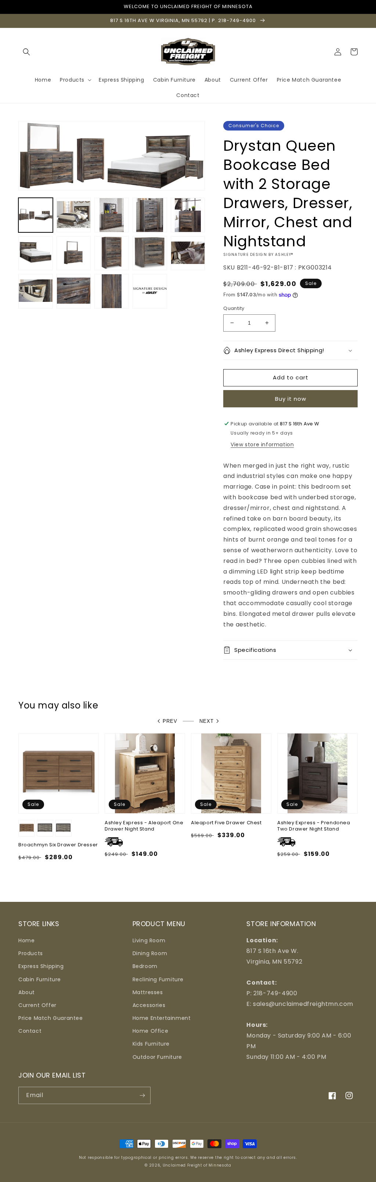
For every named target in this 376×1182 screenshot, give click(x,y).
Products (30, 953)
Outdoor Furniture (157, 1057)
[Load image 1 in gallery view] (35, 215)
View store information (262, 444)
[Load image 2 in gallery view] (74, 215)
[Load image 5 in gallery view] (188, 215)
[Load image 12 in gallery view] (74, 291)
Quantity (233, 308)
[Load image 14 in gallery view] (150, 291)
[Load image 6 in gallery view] (35, 253)
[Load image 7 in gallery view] (74, 253)
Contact (29, 1031)
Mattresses (148, 992)
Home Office (151, 1031)
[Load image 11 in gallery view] (35, 291)
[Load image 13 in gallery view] (111, 291)
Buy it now (290, 399)
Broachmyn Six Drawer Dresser (58, 845)
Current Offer (37, 1005)
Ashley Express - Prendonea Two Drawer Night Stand (313, 826)
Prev (170, 721)
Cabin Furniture (39, 979)
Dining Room (150, 953)
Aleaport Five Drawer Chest (226, 823)
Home (26, 940)
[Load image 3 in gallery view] (111, 215)
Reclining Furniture (158, 979)
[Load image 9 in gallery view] (150, 253)
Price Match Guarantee (50, 1018)
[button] (26, 52)
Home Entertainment (162, 1018)
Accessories (149, 1005)
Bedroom (145, 966)
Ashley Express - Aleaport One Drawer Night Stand (144, 826)
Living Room (149, 940)
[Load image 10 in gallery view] (188, 253)
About (26, 992)
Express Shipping (41, 966)
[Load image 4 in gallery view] (150, 215)
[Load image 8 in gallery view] (111, 253)
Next (206, 721)
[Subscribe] (142, 1095)
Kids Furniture (151, 1043)
